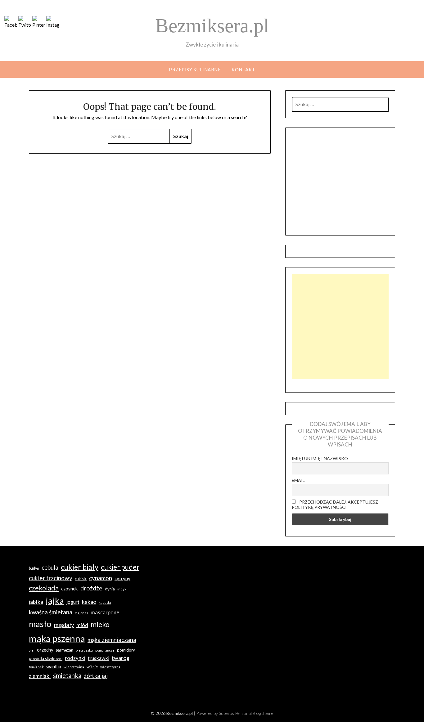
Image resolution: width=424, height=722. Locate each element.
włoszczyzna (110, 667)
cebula (50, 567)
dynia (110, 588)
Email (298, 480)
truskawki (98, 658)
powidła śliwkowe (45, 658)
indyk (121, 589)
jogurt (72, 602)
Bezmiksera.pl (212, 26)
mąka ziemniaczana (112, 639)
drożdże (91, 588)
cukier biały (79, 567)
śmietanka (67, 675)
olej (31, 650)
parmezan (64, 650)
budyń (34, 568)
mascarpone (105, 612)
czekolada (44, 588)
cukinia (81, 579)
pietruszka (84, 650)
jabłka (36, 602)
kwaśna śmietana (50, 612)
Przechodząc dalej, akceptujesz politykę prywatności (335, 504)
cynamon (100, 578)
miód (82, 625)
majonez (81, 613)
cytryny (122, 578)
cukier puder (120, 567)
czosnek (69, 588)
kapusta (105, 602)
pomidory (126, 650)
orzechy (45, 649)
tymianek (36, 667)
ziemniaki (40, 676)
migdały (64, 624)
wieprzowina (74, 667)
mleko (100, 624)
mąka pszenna (57, 638)
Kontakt (243, 69)
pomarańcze (105, 650)
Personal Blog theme (254, 713)
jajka (55, 600)
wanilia (53, 666)
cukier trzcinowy (50, 577)
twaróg (120, 657)
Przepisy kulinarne (195, 69)
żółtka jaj (96, 675)
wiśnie (92, 666)
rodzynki (75, 658)
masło (40, 624)
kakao (89, 602)
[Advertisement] (340, 326)
